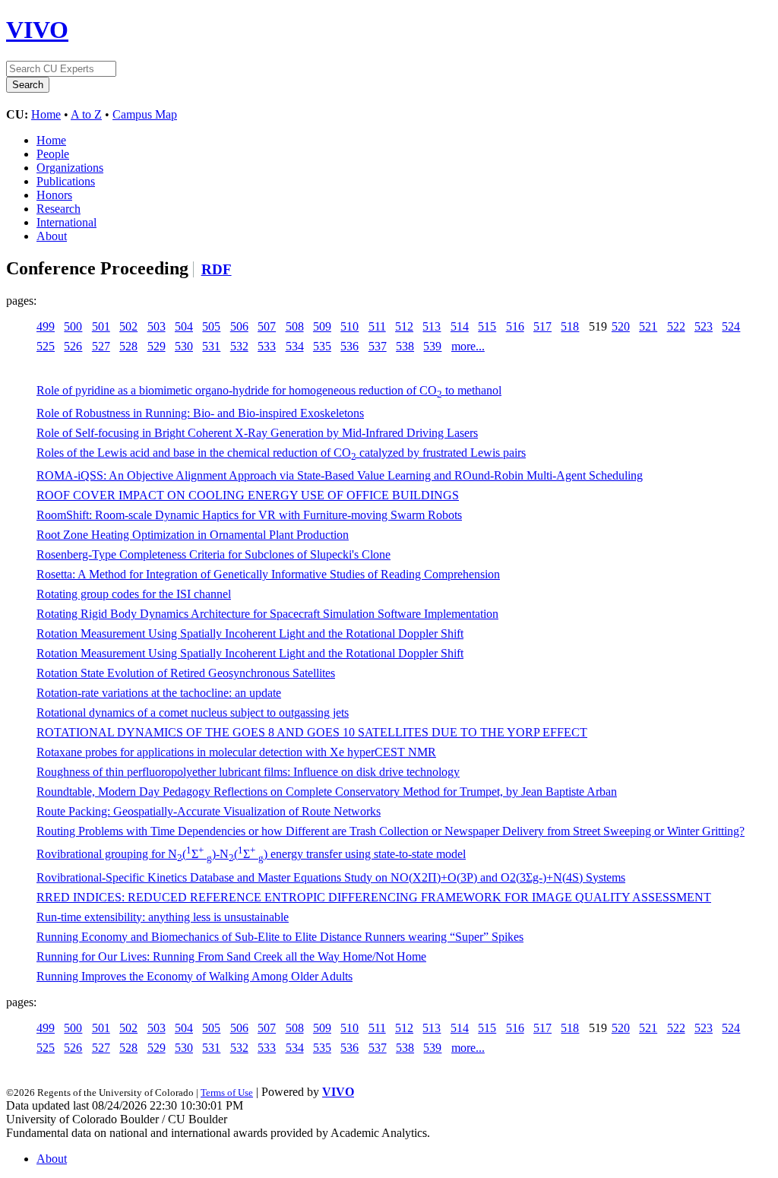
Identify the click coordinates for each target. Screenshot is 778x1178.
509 (322, 326)
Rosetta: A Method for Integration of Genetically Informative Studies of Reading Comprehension (268, 574)
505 (211, 326)
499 (45, 326)
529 (156, 346)
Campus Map (144, 114)
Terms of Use (227, 1092)
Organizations (69, 167)
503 (156, 326)
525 (45, 346)
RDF (216, 269)
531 (211, 346)
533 (267, 346)
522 (676, 326)
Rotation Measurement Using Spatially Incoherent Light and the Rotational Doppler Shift (249, 633)
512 (404, 326)
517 (542, 326)
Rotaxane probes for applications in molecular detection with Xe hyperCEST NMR (236, 752)
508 (295, 326)
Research (58, 208)
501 (101, 326)
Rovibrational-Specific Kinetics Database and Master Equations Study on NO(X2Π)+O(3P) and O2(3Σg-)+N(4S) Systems (330, 877)
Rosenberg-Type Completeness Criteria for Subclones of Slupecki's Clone (213, 554)
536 (349, 346)
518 (570, 326)
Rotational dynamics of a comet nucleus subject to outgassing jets (192, 712)
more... (468, 346)
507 (267, 326)
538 (405, 346)
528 (128, 346)
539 (432, 346)
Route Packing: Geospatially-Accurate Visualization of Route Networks (208, 811)
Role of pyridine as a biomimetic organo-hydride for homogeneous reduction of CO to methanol (268, 390)
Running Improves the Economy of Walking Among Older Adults (194, 976)
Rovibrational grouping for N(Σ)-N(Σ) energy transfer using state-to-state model (251, 853)
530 (184, 346)
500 (73, 326)
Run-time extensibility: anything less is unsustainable (162, 916)
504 (184, 326)
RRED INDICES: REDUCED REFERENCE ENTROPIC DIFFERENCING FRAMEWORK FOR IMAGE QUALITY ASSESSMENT (373, 897)
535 (322, 346)
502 (128, 326)
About (51, 236)
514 (460, 326)
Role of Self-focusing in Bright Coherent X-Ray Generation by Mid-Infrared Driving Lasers (257, 432)
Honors (54, 194)
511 (377, 326)
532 (239, 346)
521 (648, 326)
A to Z (86, 114)
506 (239, 326)
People (52, 153)
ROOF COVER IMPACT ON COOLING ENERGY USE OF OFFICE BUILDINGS (247, 495)
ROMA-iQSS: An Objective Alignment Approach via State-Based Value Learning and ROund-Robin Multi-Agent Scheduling (339, 475)
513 (431, 326)
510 (349, 326)
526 (73, 346)
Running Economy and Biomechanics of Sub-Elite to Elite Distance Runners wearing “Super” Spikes (279, 936)
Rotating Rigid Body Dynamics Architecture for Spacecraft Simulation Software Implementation (267, 613)
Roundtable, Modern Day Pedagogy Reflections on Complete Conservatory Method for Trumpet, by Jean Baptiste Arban (326, 791)
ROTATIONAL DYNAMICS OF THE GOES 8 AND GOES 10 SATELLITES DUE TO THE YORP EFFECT (311, 732)
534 (295, 346)
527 (101, 346)
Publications (65, 181)
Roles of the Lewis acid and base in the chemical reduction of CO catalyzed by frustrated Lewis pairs (281, 452)
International (66, 222)
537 (377, 346)
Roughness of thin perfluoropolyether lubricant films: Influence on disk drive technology (248, 771)
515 (487, 326)
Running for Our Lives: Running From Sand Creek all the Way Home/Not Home (231, 956)
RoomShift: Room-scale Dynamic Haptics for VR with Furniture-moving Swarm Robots (249, 514)
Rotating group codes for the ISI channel (133, 593)
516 (515, 326)
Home (46, 114)
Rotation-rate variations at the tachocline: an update (158, 692)
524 (731, 326)
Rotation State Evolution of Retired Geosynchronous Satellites (185, 673)
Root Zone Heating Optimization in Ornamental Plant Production (192, 534)
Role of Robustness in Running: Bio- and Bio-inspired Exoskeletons (200, 413)
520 (621, 326)
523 (703, 326)
